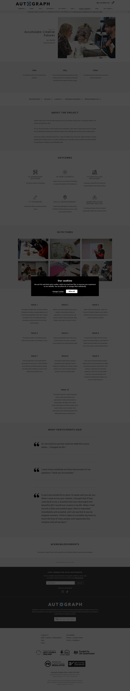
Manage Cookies (58, 291)
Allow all (72, 291)
